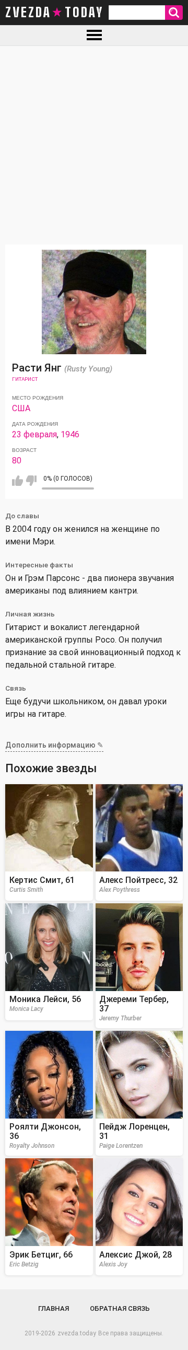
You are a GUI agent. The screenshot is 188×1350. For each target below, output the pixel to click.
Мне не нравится (31, 480)
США (21, 408)
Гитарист (25, 379)
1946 (70, 434)
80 (16, 460)
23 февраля (34, 434)
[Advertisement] (94, 145)
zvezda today (54, 12)
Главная (53, 1308)
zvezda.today (76, 1333)
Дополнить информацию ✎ (54, 745)
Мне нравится (17, 480)
